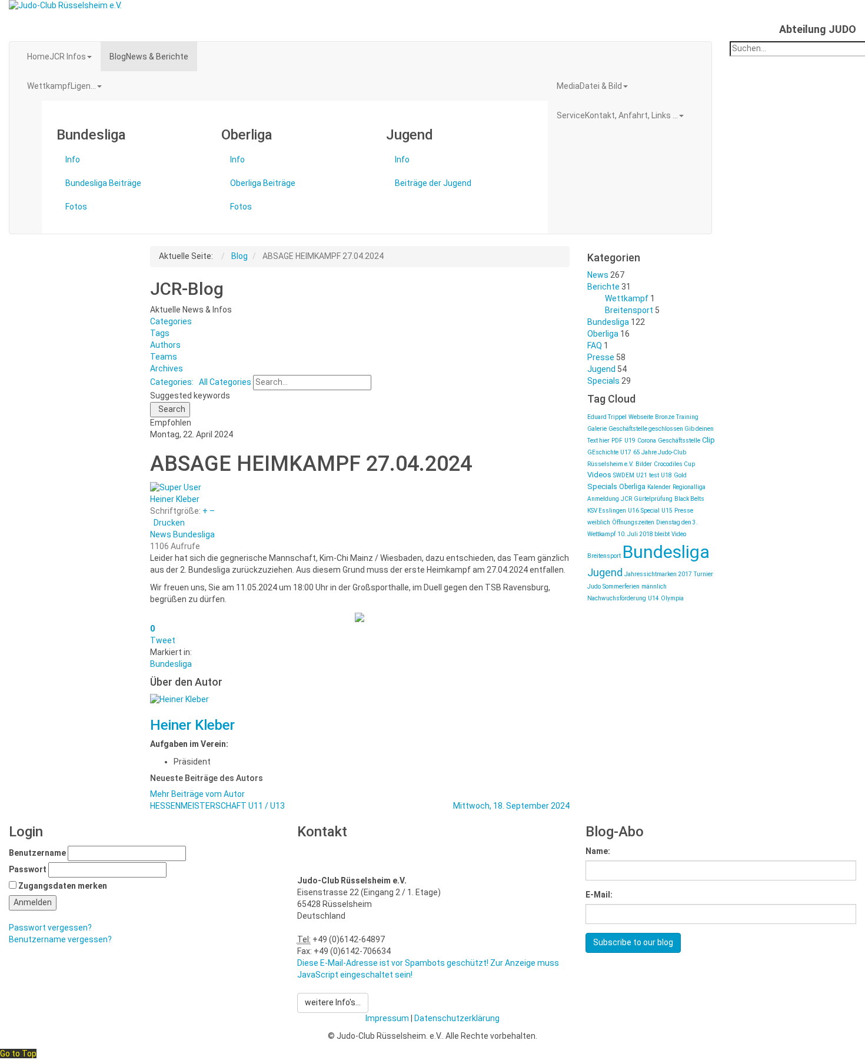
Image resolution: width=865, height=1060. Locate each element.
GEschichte (602, 452)
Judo (594, 586)
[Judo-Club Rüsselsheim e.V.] (324, 6)
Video (678, 534)
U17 (625, 452)
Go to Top (18, 1053)
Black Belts (689, 499)
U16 (633, 510)
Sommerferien (621, 586)
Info (72, 159)
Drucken (169, 522)
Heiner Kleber (174, 499)
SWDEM (623, 475)
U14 (653, 598)
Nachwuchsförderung (616, 598)
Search (170, 409)
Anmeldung (603, 499)
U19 (630, 440)
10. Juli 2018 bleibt (643, 534)
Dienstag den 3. (677, 522)
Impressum (387, 1018)
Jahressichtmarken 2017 (658, 574)
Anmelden (33, 902)
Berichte (603, 286)
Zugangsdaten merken (62, 885)
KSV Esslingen (606, 510)
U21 (641, 475)
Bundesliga (194, 534)
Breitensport (629, 310)
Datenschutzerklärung (457, 1018)
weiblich (598, 522)
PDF (617, 440)
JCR (626, 499)
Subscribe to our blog (633, 942)
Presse (600, 357)
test (654, 475)
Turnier (703, 574)
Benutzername (37, 853)
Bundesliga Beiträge (103, 183)
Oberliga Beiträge (262, 183)
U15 (667, 510)
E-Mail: (599, 894)
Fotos (76, 206)
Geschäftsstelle (679, 440)
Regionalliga (689, 487)
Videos (599, 474)
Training (687, 417)
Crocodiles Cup (674, 464)
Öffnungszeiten (633, 522)
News (160, 534)
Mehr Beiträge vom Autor (197, 794)
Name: (597, 851)
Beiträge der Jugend (433, 183)
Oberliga (602, 333)
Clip (708, 440)
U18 (666, 475)
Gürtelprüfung (653, 499)
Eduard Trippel (607, 417)
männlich (654, 586)
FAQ (594, 345)
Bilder (644, 464)
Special (650, 510)
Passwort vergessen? (50, 927)
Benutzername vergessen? (60, 939)
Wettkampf (626, 298)
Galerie (597, 429)
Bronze (664, 417)
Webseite (640, 417)
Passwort (27, 869)
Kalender (659, 487)
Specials (603, 381)
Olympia (672, 598)
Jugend (601, 369)
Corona (646, 440)
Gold (680, 475)
